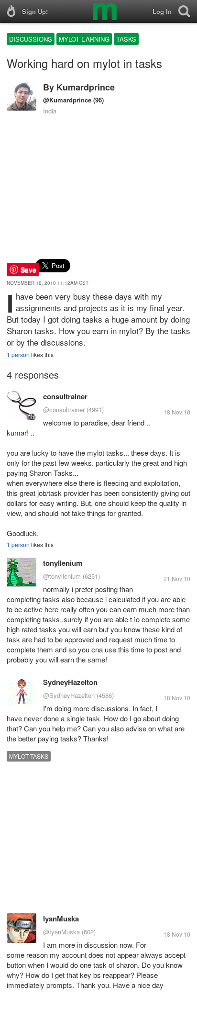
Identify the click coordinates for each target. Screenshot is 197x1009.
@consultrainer (64, 409)
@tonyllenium (62, 576)
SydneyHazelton (70, 682)
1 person (18, 354)
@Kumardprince (67, 99)
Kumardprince (85, 87)
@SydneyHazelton (69, 695)
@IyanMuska (61, 931)
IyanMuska (61, 918)
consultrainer (65, 396)
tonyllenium (62, 563)
